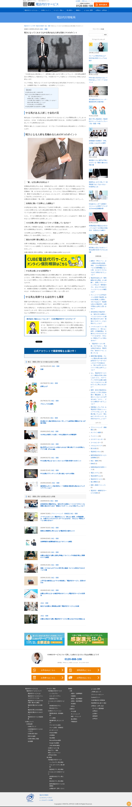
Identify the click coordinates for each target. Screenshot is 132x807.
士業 (71, 691)
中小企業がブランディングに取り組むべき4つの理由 (57, 473)
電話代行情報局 (66, 17)
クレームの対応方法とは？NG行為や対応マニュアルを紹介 (98, 58)
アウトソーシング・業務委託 (60, 513)
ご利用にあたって (85, 1)
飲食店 (93, 463)
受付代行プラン (53, 708)
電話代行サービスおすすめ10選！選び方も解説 (35, 701)
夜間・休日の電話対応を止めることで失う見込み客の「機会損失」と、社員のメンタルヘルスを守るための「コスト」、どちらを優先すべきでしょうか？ (98, 397)
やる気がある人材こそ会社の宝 (34, 92)
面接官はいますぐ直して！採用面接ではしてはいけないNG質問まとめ (98, 184)
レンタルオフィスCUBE (46, 800)
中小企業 (73, 711)
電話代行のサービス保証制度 (35, 718)
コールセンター (96, 442)
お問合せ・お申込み (101, 10)
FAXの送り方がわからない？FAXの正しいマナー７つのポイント (98, 80)
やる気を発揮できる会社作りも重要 (35, 106)
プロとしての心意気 (46, 404)
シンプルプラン (53, 693)
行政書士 (73, 696)
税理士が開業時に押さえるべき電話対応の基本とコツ (57, 531)
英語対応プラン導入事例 (56, 769)
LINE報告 (52, 735)
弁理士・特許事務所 (76, 701)
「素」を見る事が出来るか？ (34, 96)
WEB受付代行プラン (55, 705)
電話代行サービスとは (34, 693)
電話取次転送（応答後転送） (56, 714)
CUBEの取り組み (33, 733)
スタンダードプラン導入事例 (56, 766)
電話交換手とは (96, 476)
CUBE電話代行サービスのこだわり (35, 730)
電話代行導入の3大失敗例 (35, 709)
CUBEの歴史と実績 (33, 738)
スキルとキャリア (96, 445)
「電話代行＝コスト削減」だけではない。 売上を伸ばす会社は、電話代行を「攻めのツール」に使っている (99, 348)
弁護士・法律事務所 (76, 693)
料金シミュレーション (54, 752)
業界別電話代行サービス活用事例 (56, 785)
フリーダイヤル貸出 (55, 725)
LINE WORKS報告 (54, 745)
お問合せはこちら (84, 678)
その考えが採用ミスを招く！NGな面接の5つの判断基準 (58, 434)
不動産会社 (74, 721)
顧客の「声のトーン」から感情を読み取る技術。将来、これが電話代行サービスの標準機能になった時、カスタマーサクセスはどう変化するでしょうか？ (98, 267)
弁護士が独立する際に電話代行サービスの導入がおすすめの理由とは (62, 619)
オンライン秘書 (96, 432)
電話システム (95, 472)
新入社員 (93, 448)
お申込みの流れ (52, 755)
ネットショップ (75, 714)
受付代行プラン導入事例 (56, 781)
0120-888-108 (73, 659)
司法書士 (73, 703)
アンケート (94, 436)
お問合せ (95, 711)
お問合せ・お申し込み (97, 706)
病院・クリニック (76, 716)
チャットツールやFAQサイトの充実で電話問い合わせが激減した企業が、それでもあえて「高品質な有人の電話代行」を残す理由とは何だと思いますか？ (98, 301)
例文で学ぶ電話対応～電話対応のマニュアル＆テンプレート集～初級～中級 (98, 121)
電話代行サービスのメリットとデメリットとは (35, 697)
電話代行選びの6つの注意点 (35, 706)
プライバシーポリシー (96, 1)
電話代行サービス (47, 4)
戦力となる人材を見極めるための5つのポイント (38, 94)
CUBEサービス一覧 (53, 748)
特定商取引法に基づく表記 (98, 703)
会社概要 (78, 1)
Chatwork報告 (53, 732)
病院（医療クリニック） (98, 485)
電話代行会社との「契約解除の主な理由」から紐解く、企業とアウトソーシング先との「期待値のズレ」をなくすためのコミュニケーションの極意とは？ (98, 284)
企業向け (72, 708)
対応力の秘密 (31, 736)
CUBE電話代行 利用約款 (98, 700)
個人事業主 (94, 482)
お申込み (95, 718)
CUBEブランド (32, 726)
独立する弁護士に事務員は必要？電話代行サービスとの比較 (59, 606)
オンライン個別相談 (98, 708)
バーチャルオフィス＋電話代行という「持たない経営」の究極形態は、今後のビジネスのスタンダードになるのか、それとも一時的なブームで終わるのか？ (62, 518)
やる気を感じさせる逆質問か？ (35, 104)
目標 (41, 369)
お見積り (95, 713)
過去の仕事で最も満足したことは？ (36, 102)
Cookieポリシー (95, 697)
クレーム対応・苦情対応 (56, 727)
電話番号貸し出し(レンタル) (56, 721)
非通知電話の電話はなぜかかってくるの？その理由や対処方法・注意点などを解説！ (98, 228)
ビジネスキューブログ (46, 797)
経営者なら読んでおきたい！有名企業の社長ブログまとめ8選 (98, 250)
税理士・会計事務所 (76, 698)
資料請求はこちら (84, 670)
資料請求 (95, 716)
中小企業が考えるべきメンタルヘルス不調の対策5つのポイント (60, 461)
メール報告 (52, 718)
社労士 (73, 706)
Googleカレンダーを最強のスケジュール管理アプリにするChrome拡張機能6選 (98, 206)
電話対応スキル (96, 451)
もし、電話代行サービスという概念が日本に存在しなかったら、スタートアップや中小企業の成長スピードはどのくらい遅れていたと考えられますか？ (98, 380)
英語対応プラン (53, 698)
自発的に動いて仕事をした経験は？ (36, 98)
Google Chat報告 (54, 743)
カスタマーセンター (97, 439)
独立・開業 (44, 29)
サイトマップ (106, 1)
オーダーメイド (53, 730)
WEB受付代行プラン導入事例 (56, 777)
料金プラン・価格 (53, 750)
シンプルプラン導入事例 (56, 762)
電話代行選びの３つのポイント (35, 713)
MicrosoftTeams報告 (55, 740)
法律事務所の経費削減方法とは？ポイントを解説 (56, 541)
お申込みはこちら (48, 670)
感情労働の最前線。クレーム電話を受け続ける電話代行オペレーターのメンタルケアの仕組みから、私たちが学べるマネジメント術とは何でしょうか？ (98, 363)
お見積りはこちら (48, 678)
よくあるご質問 (88, 10)
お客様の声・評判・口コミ (56, 788)
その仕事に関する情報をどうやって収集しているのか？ (41, 100)
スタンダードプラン (55, 696)
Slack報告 (52, 738)
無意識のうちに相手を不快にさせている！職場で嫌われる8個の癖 (98, 163)
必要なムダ (44, 386)
